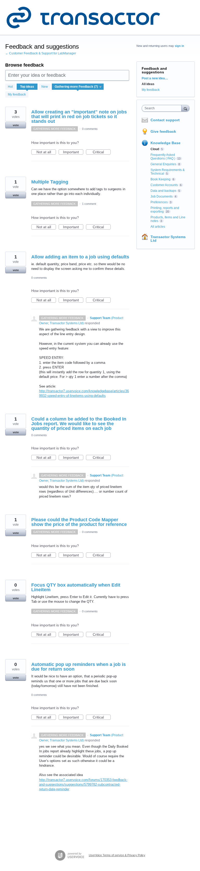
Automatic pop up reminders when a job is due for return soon (78, 667)
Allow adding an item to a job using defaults (80, 256)
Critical (102, 152)
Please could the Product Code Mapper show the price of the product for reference (79, 522)
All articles (158, 226)
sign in (179, 45)
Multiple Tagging (49, 182)
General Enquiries (163, 164)
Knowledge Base (165, 143)
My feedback (17, 94)
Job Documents (162, 196)
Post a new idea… (155, 78)
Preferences (159, 202)
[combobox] (162, 108)
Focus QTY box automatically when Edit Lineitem (75, 587)
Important (73, 152)
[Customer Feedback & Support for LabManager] (83, 18)
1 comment (89, 203)
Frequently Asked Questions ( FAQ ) (163, 156)
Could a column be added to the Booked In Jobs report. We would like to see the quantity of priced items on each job (78, 423)
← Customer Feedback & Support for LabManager (40, 53)
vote (16, 125)
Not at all (46, 152)
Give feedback (163, 131)
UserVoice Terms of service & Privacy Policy (117, 855)
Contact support (165, 120)
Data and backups (163, 191)
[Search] (185, 108)
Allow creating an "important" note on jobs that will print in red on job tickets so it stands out (79, 116)
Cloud (155, 149)
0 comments (90, 128)
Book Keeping (161, 179)
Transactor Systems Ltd (168, 239)
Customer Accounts (164, 185)
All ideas (148, 84)
